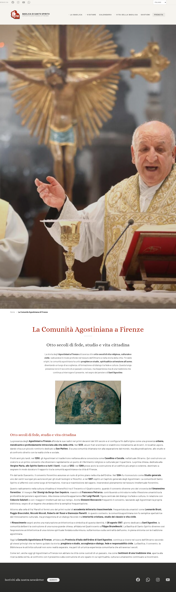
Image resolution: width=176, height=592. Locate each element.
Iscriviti (53, 580)
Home (12, 312)
